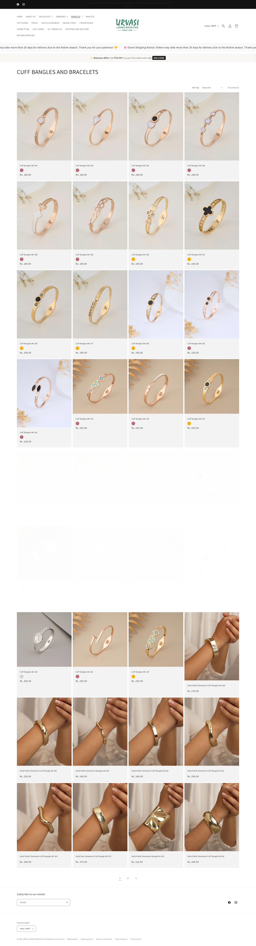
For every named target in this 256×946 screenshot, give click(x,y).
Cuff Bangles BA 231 (196, 255)
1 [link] (120, 878)
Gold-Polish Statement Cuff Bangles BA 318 (206, 686)
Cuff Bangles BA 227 (84, 343)
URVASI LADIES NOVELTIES (33, 939)
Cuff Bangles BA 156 (140, 586)
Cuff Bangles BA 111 (140, 511)
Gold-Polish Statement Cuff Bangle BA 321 (205, 771)
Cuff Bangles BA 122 (196, 419)
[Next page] (136, 878)
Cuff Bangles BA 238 (28, 255)
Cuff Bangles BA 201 (28, 432)
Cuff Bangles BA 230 (28, 343)
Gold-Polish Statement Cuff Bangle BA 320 (38, 771)
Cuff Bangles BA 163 (28, 672)
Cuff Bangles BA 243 (84, 166)
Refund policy (72, 939)
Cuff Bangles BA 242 (140, 166)
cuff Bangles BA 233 (140, 255)
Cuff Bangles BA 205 (140, 343)
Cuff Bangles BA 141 (84, 672)
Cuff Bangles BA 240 (196, 165)
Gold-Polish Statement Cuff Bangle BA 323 (150, 771)
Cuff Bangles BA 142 (84, 419)
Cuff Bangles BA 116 (84, 511)
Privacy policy (135, 939)
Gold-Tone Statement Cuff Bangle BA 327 (93, 856)
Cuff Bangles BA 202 (196, 343)
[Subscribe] (67, 902)
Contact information (104, 939)
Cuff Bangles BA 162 (84, 586)
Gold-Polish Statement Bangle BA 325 (148, 856)
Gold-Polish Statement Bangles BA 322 (92, 771)
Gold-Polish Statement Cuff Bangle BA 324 (205, 856)
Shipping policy (87, 939)
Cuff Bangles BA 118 (28, 511)
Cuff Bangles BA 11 (195, 511)
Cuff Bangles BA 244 (28, 166)
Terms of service (121, 939)
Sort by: (195, 87)
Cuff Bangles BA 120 (140, 672)
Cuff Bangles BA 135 (140, 419)
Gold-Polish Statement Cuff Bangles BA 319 (39, 856)
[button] (45, 16)
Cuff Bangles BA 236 (84, 255)
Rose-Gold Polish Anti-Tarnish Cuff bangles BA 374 (41, 586)
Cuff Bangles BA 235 (196, 599)
